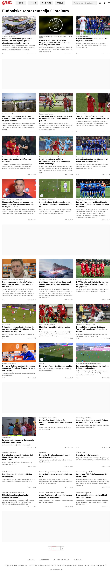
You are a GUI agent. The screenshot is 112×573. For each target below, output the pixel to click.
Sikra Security (58, 569)
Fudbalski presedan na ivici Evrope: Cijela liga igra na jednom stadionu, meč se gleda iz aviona (18, 118)
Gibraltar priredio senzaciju (87, 455)
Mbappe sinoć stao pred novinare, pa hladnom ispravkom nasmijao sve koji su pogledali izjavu (17, 204)
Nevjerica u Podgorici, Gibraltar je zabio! (55, 366)
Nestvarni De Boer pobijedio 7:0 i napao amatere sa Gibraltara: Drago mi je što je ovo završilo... (18, 368)
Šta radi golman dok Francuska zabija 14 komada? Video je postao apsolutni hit (55, 204)
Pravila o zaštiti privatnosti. (98, 565)
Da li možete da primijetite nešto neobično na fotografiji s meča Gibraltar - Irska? (55, 422)
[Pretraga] (98, 3)
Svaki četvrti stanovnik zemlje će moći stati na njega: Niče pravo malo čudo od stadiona (55, 284)
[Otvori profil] (103, 3)
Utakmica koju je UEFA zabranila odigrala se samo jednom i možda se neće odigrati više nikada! (54, 42)
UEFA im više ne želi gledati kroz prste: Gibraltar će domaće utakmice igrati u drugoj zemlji (92, 284)
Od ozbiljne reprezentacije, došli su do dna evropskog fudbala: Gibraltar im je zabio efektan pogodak (18, 329)
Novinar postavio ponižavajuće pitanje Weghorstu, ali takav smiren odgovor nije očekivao (18, 284)
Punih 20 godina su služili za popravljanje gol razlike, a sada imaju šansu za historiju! (54, 161)
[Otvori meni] (108, 3)
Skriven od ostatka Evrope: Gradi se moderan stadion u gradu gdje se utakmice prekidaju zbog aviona (17, 41)
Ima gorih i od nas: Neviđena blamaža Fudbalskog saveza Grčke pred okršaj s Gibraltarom (92, 204)
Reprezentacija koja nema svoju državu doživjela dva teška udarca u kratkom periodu (55, 118)
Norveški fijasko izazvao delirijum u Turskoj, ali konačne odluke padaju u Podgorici (91, 329)
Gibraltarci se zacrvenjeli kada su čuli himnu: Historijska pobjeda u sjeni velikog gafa (17, 457)
